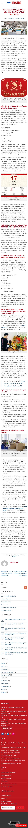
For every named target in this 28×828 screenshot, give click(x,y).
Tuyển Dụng (4, 798)
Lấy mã (20, 807)
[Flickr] (13, 733)
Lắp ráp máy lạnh (5, 675)
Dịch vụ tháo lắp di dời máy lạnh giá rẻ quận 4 (15, 628)
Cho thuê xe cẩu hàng (6, 610)
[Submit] (25, 587)
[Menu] (2, 2)
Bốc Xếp (3, 663)
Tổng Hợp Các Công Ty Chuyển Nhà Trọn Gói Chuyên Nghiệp (7, 573)
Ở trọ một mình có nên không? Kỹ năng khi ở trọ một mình (16, 653)
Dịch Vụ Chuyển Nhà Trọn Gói (8, 596)
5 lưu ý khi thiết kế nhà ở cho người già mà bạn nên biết (16, 643)
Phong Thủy (14, 7)
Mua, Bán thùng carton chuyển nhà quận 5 (15, 619)
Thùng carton (4, 605)
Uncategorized (5, 686)
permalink (14, 556)
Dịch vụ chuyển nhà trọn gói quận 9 (14, 624)
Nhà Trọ (3, 678)
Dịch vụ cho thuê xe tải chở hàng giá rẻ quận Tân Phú (15, 638)
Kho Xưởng (4, 669)
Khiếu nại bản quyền (6, 801)
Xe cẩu (3, 689)
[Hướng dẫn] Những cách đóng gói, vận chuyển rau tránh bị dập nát (20, 573)
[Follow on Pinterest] (5, 733)
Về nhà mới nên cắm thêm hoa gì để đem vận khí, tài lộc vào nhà (14, 383)
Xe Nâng (3, 692)
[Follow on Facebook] (2, 733)
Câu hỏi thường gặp (6, 795)
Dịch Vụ (3, 666)
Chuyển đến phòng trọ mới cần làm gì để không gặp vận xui (15, 633)
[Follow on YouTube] (10, 733)
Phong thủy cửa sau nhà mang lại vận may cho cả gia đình (16, 648)
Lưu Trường (21, 18)
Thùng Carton (4, 683)
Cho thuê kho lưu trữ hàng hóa (9, 607)
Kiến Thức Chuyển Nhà (7, 672)
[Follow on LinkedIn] (8, 733)
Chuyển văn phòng (6, 599)
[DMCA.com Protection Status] (14, 817)
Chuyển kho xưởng (6, 602)
